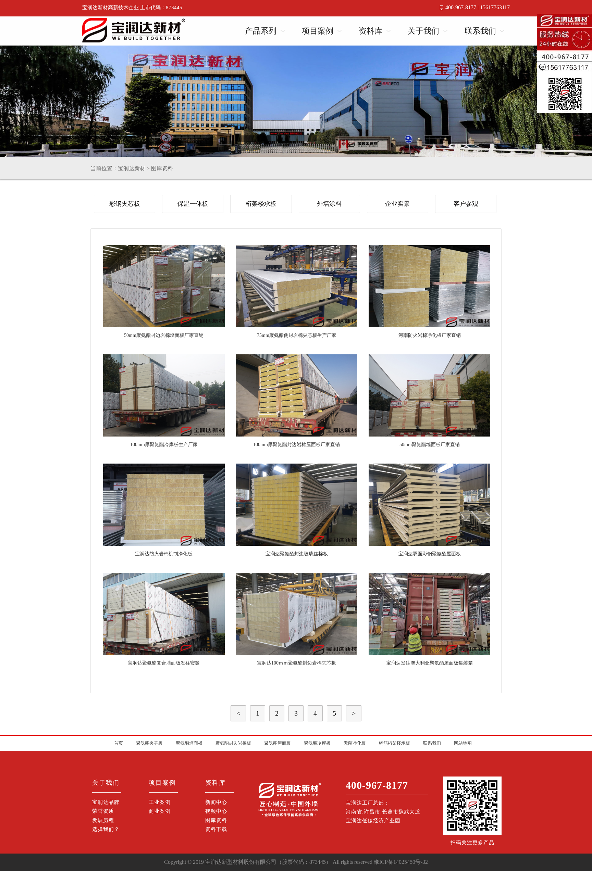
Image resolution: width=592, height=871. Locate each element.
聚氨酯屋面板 (277, 743)
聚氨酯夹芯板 (149, 743)
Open (280, 30)
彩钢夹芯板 (124, 203)
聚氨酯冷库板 (317, 743)
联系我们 (480, 31)
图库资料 (162, 168)
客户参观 (466, 203)
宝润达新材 (131, 168)
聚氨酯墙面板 (189, 743)
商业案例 (160, 811)
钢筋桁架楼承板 (394, 743)
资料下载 (216, 829)
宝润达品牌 (106, 802)
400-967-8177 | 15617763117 (477, 7)
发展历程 (103, 820)
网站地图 (463, 743)
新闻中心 (216, 802)
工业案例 (160, 802)
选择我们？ (106, 829)
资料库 (370, 31)
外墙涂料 (329, 203)
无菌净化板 (355, 743)
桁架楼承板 (261, 203)
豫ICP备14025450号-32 (401, 862)
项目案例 (317, 31)
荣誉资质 (103, 811)
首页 (118, 743)
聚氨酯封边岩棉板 (233, 743)
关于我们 (423, 31)
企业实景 (397, 203)
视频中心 (216, 811)
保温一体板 (192, 203)
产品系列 (260, 31)
